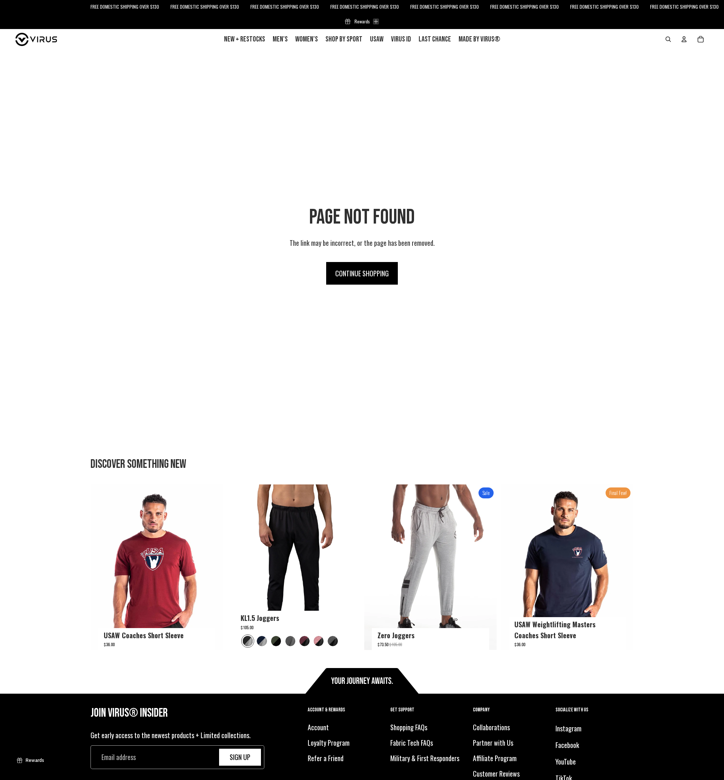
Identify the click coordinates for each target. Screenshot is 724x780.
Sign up (240, 757)
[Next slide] (211, 567)
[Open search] (668, 39)
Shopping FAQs (408, 727)
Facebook (567, 745)
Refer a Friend (326, 758)
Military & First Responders (424, 758)
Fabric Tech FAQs (411, 743)
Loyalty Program (329, 743)
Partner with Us (493, 743)
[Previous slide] (101, 567)
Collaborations (491, 727)
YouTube (565, 761)
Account (318, 727)
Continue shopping (362, 273)
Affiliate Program (495, 758)
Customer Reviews (496, 773)
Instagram (568, 729)
